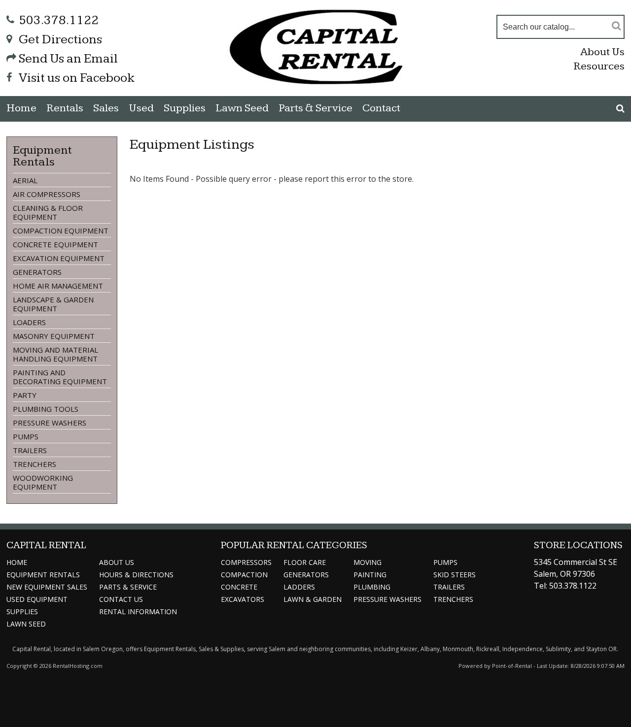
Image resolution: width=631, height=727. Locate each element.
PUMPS (25, 436)
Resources (599, 66)
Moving (367, 562)
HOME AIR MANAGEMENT (58, 286)
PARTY (24, 395)
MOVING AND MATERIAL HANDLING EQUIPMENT (55, 354)
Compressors (246, 562)
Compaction (244, 574)
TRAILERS (30, 450)
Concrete (239, 587)
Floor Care (304, 562)
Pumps (445, 562)
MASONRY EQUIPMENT (54, 336)
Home (21, 108)
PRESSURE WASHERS (49, 423)
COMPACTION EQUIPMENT (60, 230)
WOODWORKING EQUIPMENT (43, 482)
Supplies (185, 108)
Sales (106, 108)
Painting (369, 574)
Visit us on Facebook (77, 78)
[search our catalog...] (616, 25)
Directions (136, 574)
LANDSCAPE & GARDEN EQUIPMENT (53, 304)
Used (141, 108)
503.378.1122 (59, 20)
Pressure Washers (387, 599)
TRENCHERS (34, 464)
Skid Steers (454, 574)
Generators (306, 574)
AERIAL (25, 180)
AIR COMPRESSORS (46, 194)
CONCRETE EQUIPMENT (55, 244)
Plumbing (371, 587)
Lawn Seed (242, 108)
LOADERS (29, 322)
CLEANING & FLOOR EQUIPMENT (48, 212)
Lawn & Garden (312, 599)
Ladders (299, 587)
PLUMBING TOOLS (45, 409)
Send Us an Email (68, 58)
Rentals (64, 108)
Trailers (449, 587)
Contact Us (121, 599)
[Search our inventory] (620, 108)
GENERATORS (37, 272)
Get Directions (60, 39)
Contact (381, 108)
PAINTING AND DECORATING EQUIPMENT (60, 376)
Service (128, 587)
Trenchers (453, 599)
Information (138, 611)
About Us (602, 52)
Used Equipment (37, 599)
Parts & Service (315, 108)
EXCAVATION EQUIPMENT (59, 258)
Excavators (242, 599)
